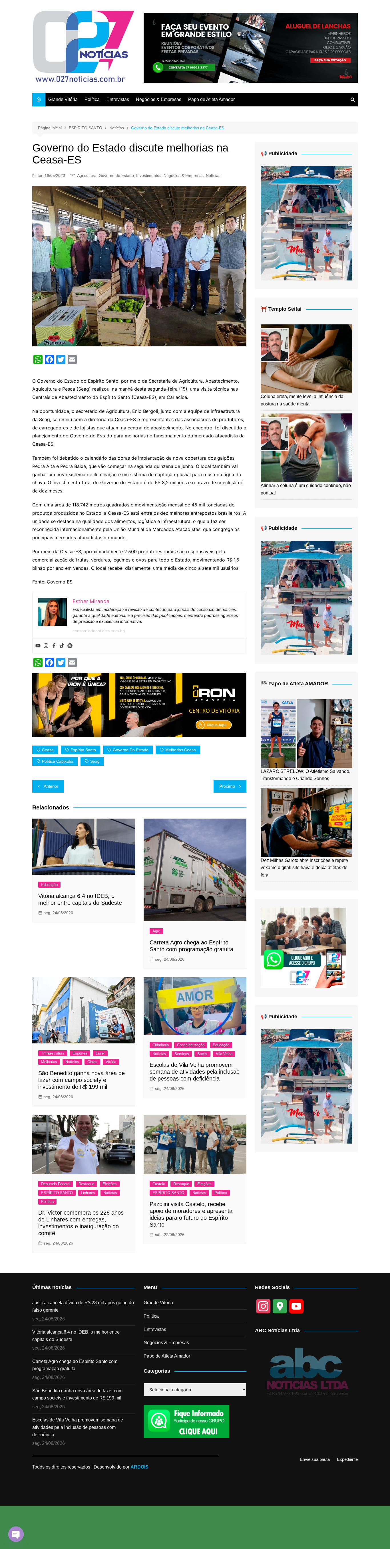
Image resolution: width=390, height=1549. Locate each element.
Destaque (86, 1184)
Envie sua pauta (315, 1459)
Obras (92, 1062)
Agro (156, 931)
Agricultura (87, 175)
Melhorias (49, 1062)
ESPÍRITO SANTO (57, 1193)
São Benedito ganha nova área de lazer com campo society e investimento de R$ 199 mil (81, 1080)
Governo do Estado (116, 175)
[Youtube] (38, 646)
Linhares (88, 1193)
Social (202, 1054)
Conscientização (190, 1045)
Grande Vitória (63, 99)
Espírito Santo (83, 750)
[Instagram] (46, 646)
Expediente (347, 1459)
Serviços (181, 1054)
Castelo (158, 1184)
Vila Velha (224, 1054)
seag (95, 761)
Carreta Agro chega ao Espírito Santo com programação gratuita (74, 1365)
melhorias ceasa (180, 750)
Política (92, 99)
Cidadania (160, 1045)
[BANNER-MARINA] (306, 223)
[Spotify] (70, 646)
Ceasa (48, 750)
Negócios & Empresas (158, 99)
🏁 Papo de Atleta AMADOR (294, 683)
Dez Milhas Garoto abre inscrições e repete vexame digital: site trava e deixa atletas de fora (304, 867)
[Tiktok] (62, 646)
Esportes (80, 1053)
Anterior (51, 786)
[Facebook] (54, 646)
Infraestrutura (52, 1053)
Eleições (109, 1184)
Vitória (111, 1062)
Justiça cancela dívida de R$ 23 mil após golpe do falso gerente (83, 1306)
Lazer (100, 1053)
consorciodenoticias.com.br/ (99, 630)
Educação (49, 884)
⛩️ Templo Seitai (281, 309)
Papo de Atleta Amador (211, 99)
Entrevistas (117, 99)
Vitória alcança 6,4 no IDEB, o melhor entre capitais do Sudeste (76, 1336)
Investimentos (148, 175)
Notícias (213, 175)
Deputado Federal (55, 1184)
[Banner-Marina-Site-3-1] (251, 47)
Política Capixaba (57, 761)
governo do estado (130, 750)
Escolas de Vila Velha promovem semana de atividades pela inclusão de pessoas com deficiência (195, 1072)
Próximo (227, 786)
